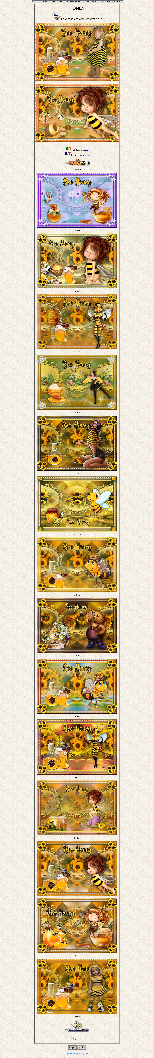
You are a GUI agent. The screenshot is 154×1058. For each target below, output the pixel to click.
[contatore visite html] (77, 1054)
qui (87, 150)
